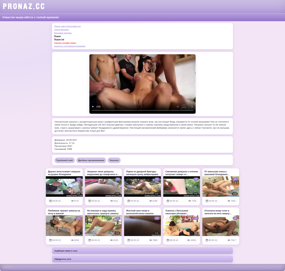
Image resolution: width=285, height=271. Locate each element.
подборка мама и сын (65, 251)
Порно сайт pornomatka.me (67, 26)
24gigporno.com (62, 259)
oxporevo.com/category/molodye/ (70, 46)
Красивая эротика (63, 33)
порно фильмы (61, 29)
